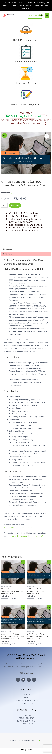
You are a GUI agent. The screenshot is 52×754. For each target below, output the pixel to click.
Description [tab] (7, 249)
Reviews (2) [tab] (8, 253)
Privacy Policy (26, 750)
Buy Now (15, 205)
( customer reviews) (19, 192)
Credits (39, 740)
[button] (46, 136)
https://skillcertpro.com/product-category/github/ (28, 536)
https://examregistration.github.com (18, 527)
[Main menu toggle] (47, 15)
